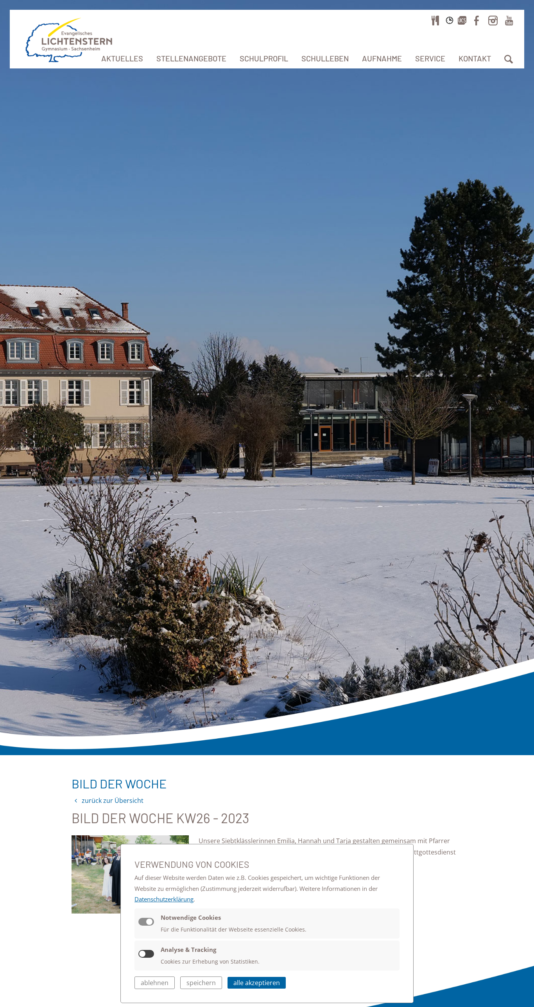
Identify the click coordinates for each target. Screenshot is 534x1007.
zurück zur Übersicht (111, 800)
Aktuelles (122, 58)
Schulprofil (264, 58)
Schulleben (325, 58)
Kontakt (475, 58)
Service (430, 58)
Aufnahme (382, 58)
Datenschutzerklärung (164, 899)
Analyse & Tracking (188, 949)
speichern (201, 982)
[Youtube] (509, 20)
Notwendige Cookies (191, 917)
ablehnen (154, 982)
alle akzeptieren (256, 982)
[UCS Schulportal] (462, 20)
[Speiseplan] (435, 20)
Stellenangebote (191, 58)
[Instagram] (493, 20)
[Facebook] (476, 20)
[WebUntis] (449, 20)
